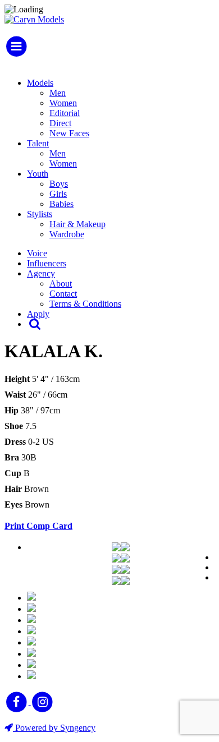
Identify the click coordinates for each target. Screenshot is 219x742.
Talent (38, 143)
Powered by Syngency (54, 727)
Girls (58, 194)
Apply (38, 314)
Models (40, 82)
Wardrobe (66, 234)
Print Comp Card (38, 526)
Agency (41, 273)
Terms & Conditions (85, 303)
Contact (63, 293)
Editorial (64, 113)
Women (63, 103)
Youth (37, 173)
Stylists (39, 214)
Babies (61, 204)
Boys (58, 183)
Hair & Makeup (77, 224)
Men (57, 93)
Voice (37, 253)
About (60, 283)
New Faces (69, 133)
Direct (60, 123)
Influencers (46, 263)
